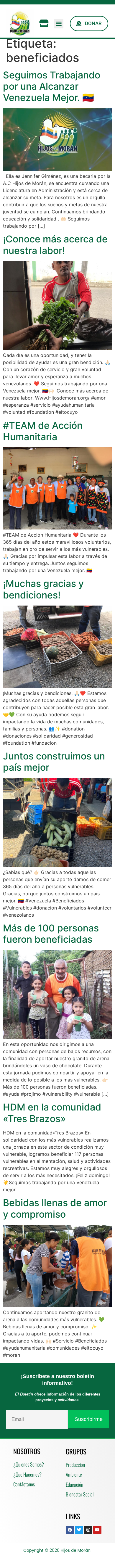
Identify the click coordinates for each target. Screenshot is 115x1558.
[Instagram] (88, 1530)
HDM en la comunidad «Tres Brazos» (52, 1112)
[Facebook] (70, 1530)
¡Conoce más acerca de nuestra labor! (55, 244)
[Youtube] (97, 1530)
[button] (58, 23)
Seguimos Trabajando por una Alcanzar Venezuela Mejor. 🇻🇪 (51, 86)
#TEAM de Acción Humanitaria (43, 431)
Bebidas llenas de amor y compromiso (55, 1208)
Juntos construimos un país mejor (54, 761)
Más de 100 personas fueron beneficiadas (51, 933)
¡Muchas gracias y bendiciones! (43, 589)
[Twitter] (79, 1530)
